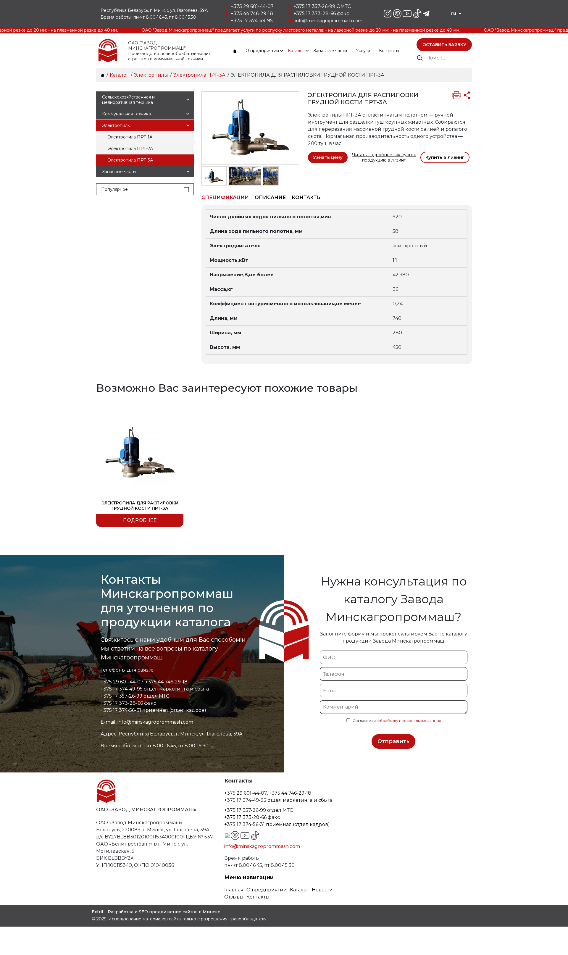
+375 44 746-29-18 (252, 13)
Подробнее (140, 520)
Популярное (114, 189)
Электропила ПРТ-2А (130, 148)
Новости (322, 890)
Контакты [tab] (307, 197)
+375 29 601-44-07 (252, 6)
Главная (233, 890)
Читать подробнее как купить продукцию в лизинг (384, 157)
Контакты (389, 50)
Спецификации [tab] (225, 197)
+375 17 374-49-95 (252, 20)
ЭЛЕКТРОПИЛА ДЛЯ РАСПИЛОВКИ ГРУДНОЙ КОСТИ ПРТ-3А (139, 505)
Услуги (363, 50)
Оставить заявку (444, 44)
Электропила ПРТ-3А (130, 160)
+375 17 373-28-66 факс (321, 13)
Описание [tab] (270, 197)
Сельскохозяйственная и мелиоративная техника (128, 99)
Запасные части (330, 50)
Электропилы (116, 125)
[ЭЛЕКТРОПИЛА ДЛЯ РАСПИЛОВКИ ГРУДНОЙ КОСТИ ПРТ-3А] (250, 127)
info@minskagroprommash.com (328, 20)
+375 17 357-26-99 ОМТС (322, 6)
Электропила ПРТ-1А (130, 137)
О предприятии (262, 50)
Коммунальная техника (126, 114)
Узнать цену (328, 157)
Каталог (296, 50)
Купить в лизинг (444, 157)
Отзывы (233, 897)
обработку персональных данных (409, 720)
